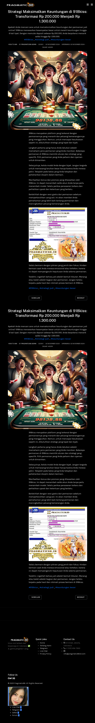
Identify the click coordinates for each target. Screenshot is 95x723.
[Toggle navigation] (88, 4)
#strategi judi (42, 39)
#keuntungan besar (61, 39)
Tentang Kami (45, 646)
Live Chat (44, 651)
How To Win (12, 44)
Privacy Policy (45, 654)
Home (42, 643)
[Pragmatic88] (20, 4)
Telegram (44, 648)
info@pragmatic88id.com (74, 654)
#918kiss (28, 39)
